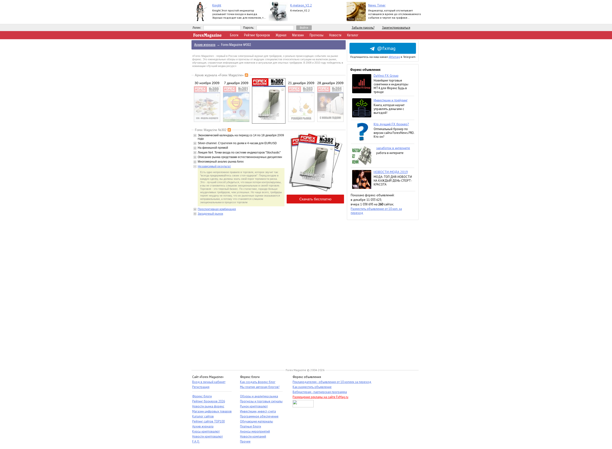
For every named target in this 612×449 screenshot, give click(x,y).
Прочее (245, 441)
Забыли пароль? (363, 28)
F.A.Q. (196, 441)
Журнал (281, 35)
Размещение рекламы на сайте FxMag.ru (320, 397)
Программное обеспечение (259, 416)
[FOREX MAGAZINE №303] (301, 121)
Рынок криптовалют (254, 406)
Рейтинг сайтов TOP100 (208, 421)
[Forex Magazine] (207, 36)
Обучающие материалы (256, 421)
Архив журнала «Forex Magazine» (219, 75)
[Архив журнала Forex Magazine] (246, 75)
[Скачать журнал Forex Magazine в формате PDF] (315, 191)
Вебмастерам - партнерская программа (320, 392)
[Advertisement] (383, 291)
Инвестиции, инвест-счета (258, 411)
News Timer (377, 5)
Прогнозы (316, 35)
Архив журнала (202, 426)
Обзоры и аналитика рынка (259, 396)
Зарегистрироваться (396, 28)
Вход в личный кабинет (208, 382)
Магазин (298, 35)
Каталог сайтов (203, 416)
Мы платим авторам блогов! (259, 387)
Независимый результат (214, 166)
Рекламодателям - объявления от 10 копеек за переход (332, 382)
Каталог (352, 35)
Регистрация (200, 387)
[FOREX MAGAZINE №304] (330, 121)
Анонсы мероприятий (255, 431)
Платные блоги (250, 426)
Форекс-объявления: (365, 69)
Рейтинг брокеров (257, 35)
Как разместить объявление (312, 387)
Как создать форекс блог (257, 382)
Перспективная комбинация (217, 209)
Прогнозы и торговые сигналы (261, 401)
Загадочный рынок (210, 213)
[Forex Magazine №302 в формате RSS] (229, 130)
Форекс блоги (202, 396)
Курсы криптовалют (206, 431)
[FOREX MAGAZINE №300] (207, 121)
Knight (216, 5)
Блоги (234, 35)
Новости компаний (253, 436)
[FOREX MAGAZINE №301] (236, 121)
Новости (335, 35)
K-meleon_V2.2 (301, 5)
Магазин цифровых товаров (212, 411)
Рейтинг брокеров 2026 (208, 401)
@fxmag (386, 48)
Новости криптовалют (207, 436)
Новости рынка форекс (208, 406)
